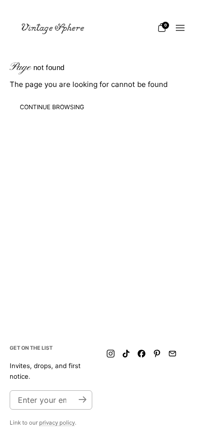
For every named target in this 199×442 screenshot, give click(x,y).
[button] (161, 27)
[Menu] (180, 28)
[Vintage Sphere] (53, 28)
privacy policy (57, 422)
